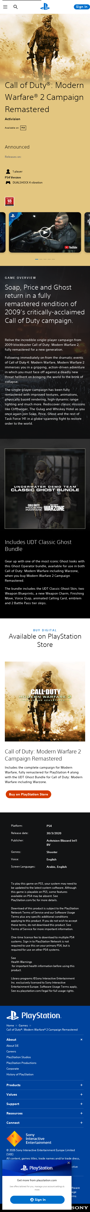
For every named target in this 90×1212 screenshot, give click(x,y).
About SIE (12, 1046)
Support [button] (12, 1104)
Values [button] (11, 1094)
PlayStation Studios (18, 1057)
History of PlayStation (19, 1074)
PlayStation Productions (21, 1063)
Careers (11, 1051)
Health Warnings (21, 962)
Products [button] (13, 1085)
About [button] (11, 1039)
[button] (45, 232)
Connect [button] (12, 1123)
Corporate (12, 1069)
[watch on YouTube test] (71, 247)
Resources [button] (14, 1113)
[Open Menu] (5, 7)
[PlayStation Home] (45, 7)
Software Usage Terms (74, 1192)
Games (23, 1025)
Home (10, 1025)
